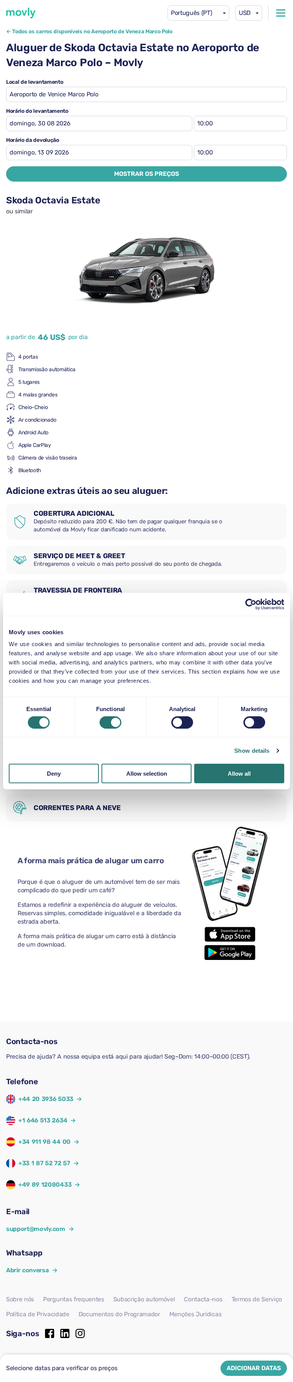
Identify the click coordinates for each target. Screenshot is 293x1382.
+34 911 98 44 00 (44, 1141)
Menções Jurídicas (195, 1314)
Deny (54, 773)
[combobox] (198, 13)
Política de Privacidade (37, 1314)
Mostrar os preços (146, 173)
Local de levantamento (34, 82)
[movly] (21, 13)
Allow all (239, 773)
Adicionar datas (254, 1368)
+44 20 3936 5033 (45, 1099)
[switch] (110, 722)
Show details (251, 750)
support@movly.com (40, 1229)
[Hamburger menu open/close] (281, 13)
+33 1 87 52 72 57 (44, 1163)
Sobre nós (20, 1299)
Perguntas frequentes (73, 1299)
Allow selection (146, 773)
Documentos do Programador (119, 1314)
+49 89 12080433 (44, 1184)
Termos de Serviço (257, 1299)
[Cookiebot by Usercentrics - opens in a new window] (250, 604)
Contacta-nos (203, 1299)
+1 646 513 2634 (42, 1120)
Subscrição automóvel (144, 1299)
